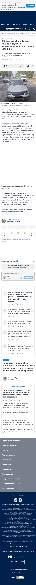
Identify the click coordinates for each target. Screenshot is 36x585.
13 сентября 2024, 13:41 (7, 59)
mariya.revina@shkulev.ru (12, 536)
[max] (20, 500)
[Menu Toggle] (2, 28)
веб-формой (32, 527)
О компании (6, 464)
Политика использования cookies (18, 546)
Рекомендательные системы (18, 549)
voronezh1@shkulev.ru (26, 523)
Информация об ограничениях (18, 544)
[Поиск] (25, 28)
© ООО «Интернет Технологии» (18, 573)
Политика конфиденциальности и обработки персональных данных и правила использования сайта (18, 552)
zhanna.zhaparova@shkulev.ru (12, 534)
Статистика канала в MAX (11, 483)
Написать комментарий (14, 66)
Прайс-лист (6, 460)
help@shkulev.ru (13, 527)
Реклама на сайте (8, 455)
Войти (8, 278)
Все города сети (8, 488)
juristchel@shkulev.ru (20, 526)
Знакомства (17, 24)
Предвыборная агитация (11, 479)
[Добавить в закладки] (28, 66)
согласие (18, 7)
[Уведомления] (29, 28)
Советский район (21, 227)
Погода (25, 24)
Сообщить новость (9, 445)
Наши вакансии (7, 469)
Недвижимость (6, 24)
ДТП (4, 227)
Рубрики (5, 450)
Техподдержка (7, 474)
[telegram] (15, 500)
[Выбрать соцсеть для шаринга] (33, 66)
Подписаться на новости (11, 441)
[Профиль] (34, 28)
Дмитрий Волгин (13, 219)
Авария (11, 227)
